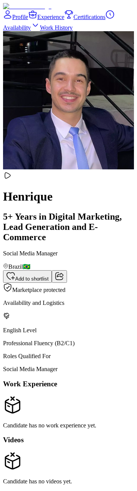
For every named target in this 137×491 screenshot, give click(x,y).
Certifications (89, 17)
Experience (50, 17)
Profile (20, 17)
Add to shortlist (32, 279)
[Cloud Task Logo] (27, 6)
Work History (56, 27)
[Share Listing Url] (59, 276)
